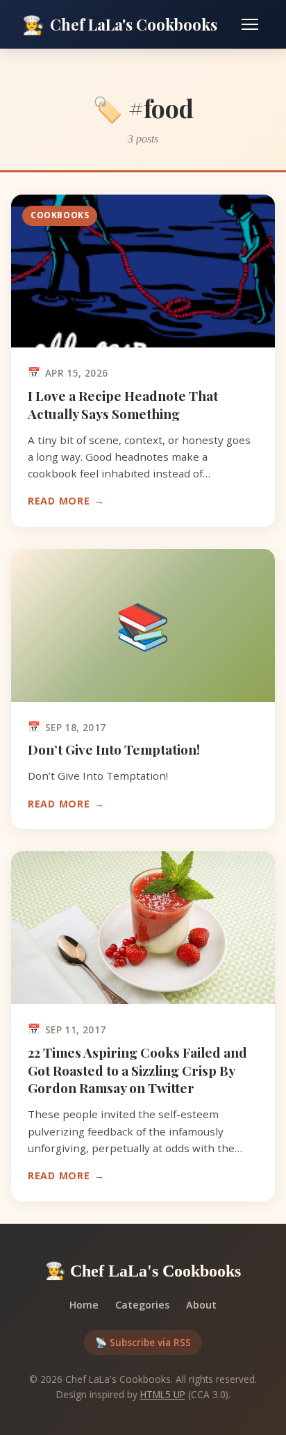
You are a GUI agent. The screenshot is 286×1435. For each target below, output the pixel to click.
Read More (59, 500)
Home (84, 1304)
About (201, 1304)
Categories (142, 1304)
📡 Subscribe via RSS (143, 1342)
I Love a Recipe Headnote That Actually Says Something (123, 404)
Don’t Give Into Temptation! (114, 749)
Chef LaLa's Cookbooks (119, 23)
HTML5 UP (162, 1394)
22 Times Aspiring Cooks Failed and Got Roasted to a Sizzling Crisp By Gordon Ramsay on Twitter (137, 1070)
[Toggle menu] (250, 24)
